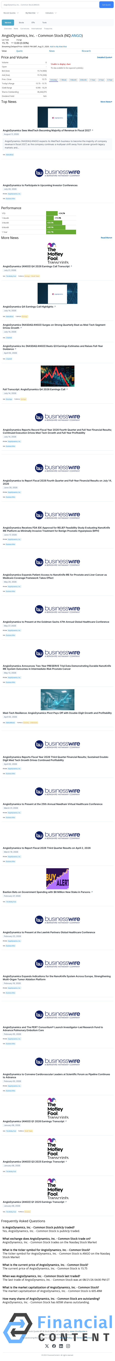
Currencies (24, 28)
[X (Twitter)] (47, 1346)
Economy (26, 722)
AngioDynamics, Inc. (14, 194)
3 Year (101, 80)
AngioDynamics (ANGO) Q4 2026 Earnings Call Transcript (37, 266)
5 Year (109, 80)
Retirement (34, 722)
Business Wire (10, 198)
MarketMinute (10, 722)
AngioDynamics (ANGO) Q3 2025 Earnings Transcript (35, 1161)
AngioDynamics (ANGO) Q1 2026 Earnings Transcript (35, 1121)
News (16, 28)
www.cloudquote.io (78, 1331)
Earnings (27, 276)
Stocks (21, 22)
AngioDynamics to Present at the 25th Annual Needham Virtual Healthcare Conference (52, 804)
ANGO (77, 35)
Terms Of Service (84, 1337)
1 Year (92, 80)
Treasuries (48, 28)
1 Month (73, 80)
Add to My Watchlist (58, 46)
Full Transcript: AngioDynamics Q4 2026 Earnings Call (35, 389)
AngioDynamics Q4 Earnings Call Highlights (29, 306)
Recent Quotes (9, 13)
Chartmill (9, 337)
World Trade (35, 276)
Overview (8, 28)
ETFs (33, 22)
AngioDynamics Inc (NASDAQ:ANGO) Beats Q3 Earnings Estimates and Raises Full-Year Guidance (53, 347)
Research (86, 50)
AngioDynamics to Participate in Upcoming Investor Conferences (40, 185)
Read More (106, 237)
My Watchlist (30, 13)
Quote (19, 50)
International (36, 28)
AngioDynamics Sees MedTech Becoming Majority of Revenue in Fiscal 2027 (48, 130)
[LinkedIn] (61, 1346)
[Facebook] (54, 1346)
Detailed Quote (104, 57)
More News (106, 101)
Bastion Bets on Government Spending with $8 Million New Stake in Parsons (48, 891)
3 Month (83, 80)
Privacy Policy (66, 1337)
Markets (8, 22)
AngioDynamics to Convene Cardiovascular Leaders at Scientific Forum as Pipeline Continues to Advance (56, 1076)
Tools (44, 22)
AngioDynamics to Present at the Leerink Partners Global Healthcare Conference (49, 932)
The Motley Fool (11, 276)
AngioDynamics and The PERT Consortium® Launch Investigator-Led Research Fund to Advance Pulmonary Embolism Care (53, 1029)
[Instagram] (68, 1346)
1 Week (63, 80)
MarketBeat (9, 154)
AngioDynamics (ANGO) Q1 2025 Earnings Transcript (35, 1201)
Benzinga (9, 399)
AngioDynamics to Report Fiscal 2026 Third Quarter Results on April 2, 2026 (47, 847)
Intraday (53, 80)
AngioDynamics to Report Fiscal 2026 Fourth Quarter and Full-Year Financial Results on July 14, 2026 (57, 482)
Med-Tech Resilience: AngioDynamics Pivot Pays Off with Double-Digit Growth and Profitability (57, 712)
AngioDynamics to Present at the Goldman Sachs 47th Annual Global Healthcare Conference (56, 621)
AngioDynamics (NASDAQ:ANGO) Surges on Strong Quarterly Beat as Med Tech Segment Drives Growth (54, 326)
